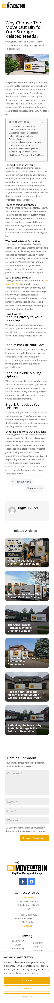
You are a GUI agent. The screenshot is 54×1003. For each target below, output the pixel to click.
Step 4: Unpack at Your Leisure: (25, 152)
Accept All (27, 980)
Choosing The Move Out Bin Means (28, 155)
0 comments (13, 48)
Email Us (28, 925)
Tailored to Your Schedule (23, 126)
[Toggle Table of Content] (41, 122)
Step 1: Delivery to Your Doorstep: (26, 142)
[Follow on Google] (31, 881)
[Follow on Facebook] (23, 881)
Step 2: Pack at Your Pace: (22, 145)
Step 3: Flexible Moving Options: (25, 148)
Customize (27, 988)
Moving (24, 45)
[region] (27, 977)
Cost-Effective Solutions (22, 136)
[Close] (51, 954)
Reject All (27, 996)
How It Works (17, 139)
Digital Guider (15, 41)
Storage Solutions (38, 45)
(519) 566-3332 (28, 897)
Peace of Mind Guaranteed (23, 129)
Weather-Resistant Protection (25, 133)
